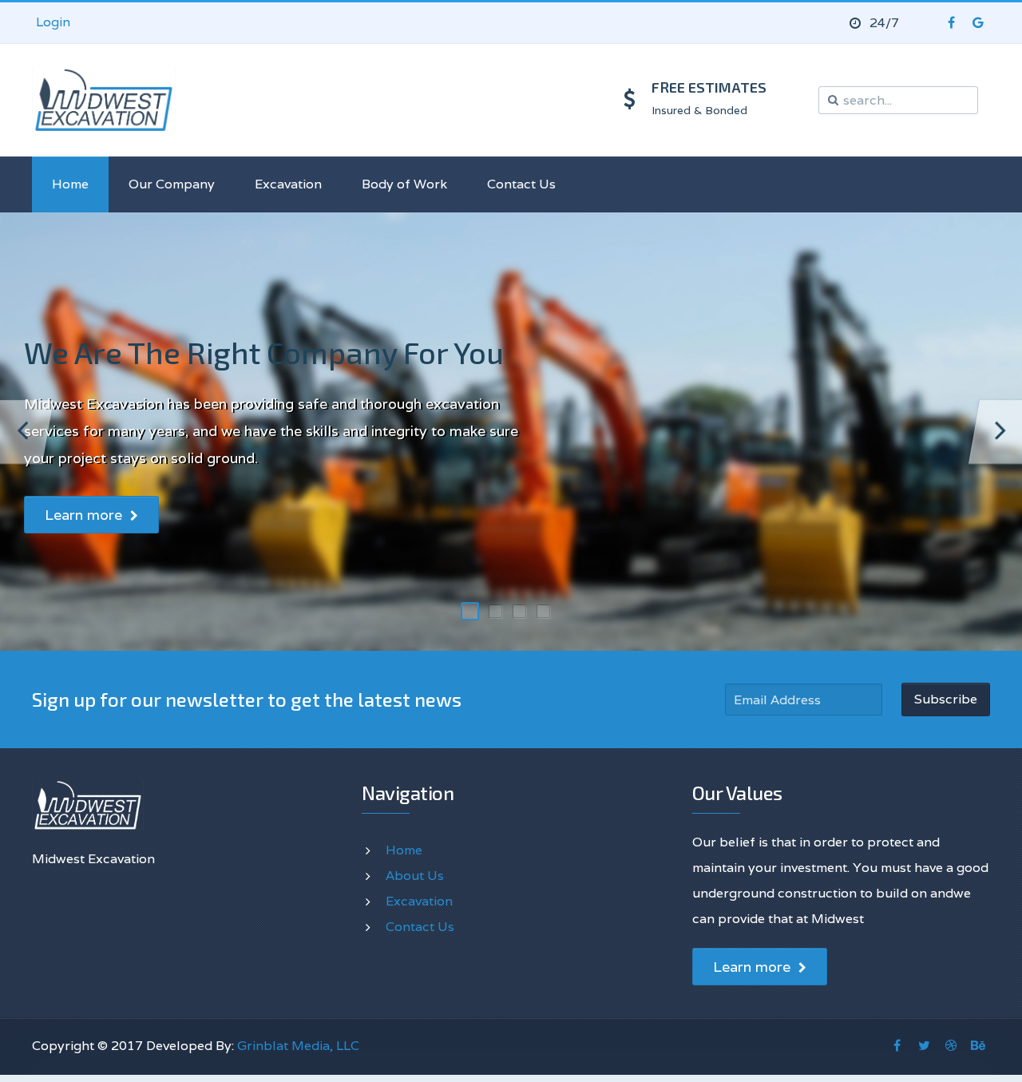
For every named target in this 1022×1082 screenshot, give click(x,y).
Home (70, 184)
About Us (415, 875)
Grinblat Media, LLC (298, 1045)
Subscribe (945, 699)
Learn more (85, 514)
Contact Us (521, 184)
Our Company (172, 184)
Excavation (288, 184)
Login (53, 22)
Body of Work (404, 184)
